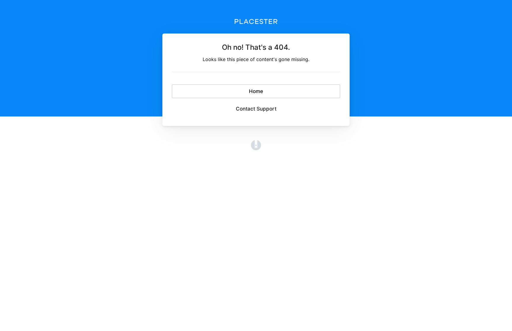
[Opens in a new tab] (256, 145)
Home (256, 91)
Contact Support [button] (256, 109)
